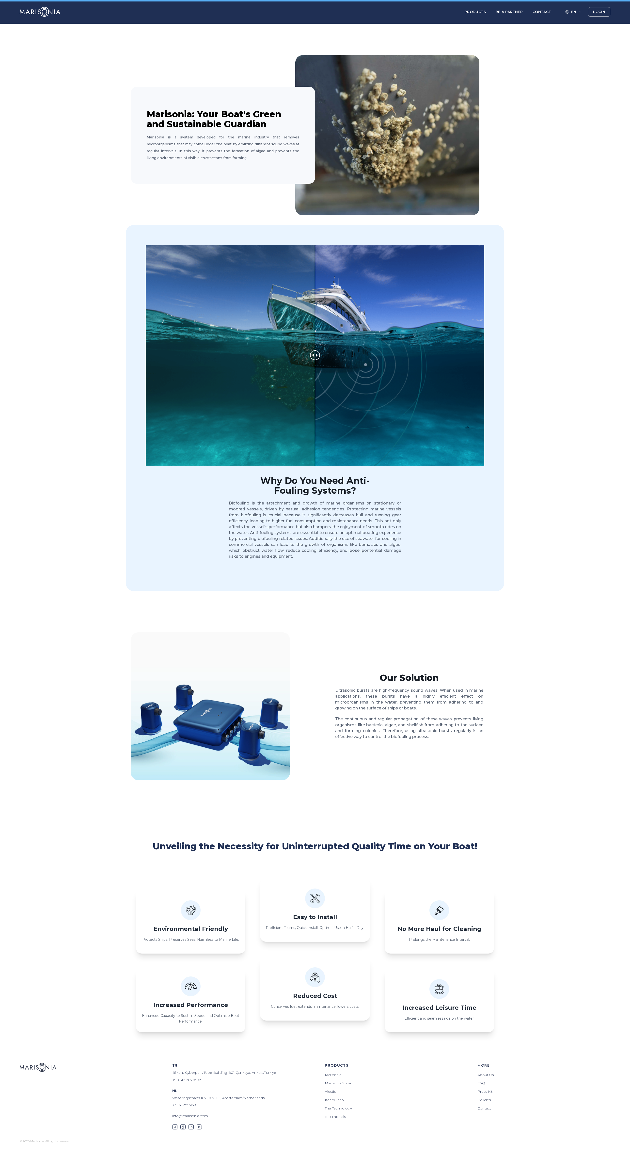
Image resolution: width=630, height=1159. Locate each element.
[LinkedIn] (191, 1126)
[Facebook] (183, 1126)
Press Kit (484, 1091)
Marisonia (333, 1075)
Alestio (330, 1091)
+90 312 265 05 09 (187, 1080)
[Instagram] (174, 1126)
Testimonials (335, 1116)
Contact (484, 1108)
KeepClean (334, 1100)
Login (599, 12)
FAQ (481, 1083)
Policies (484, 1100)
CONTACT (542, 12)
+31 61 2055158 (184, 1105)
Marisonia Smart (339, 1083)
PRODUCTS (475, 12)
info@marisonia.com (190, 1116)
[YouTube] (199, 1126)
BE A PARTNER (509, 12)
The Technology (338, 1108)
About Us (485, 1075)
